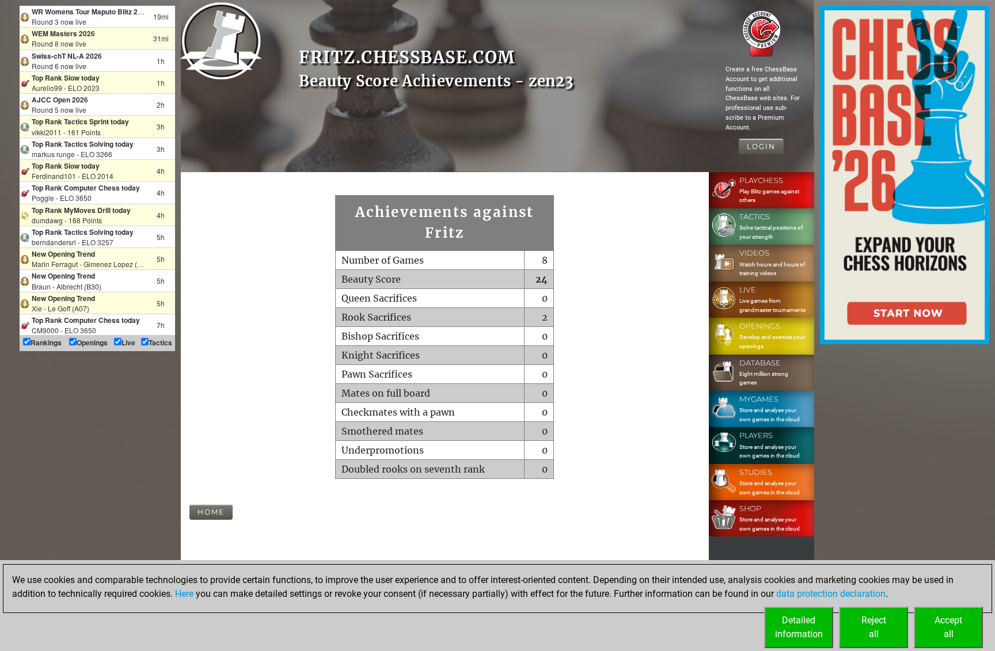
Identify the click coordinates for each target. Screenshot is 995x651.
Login (761, 146)
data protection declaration (831, 593)
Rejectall (873, 627)
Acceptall (948, 627)
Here (184, 593)
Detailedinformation (799, 627)
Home (211, 512)
